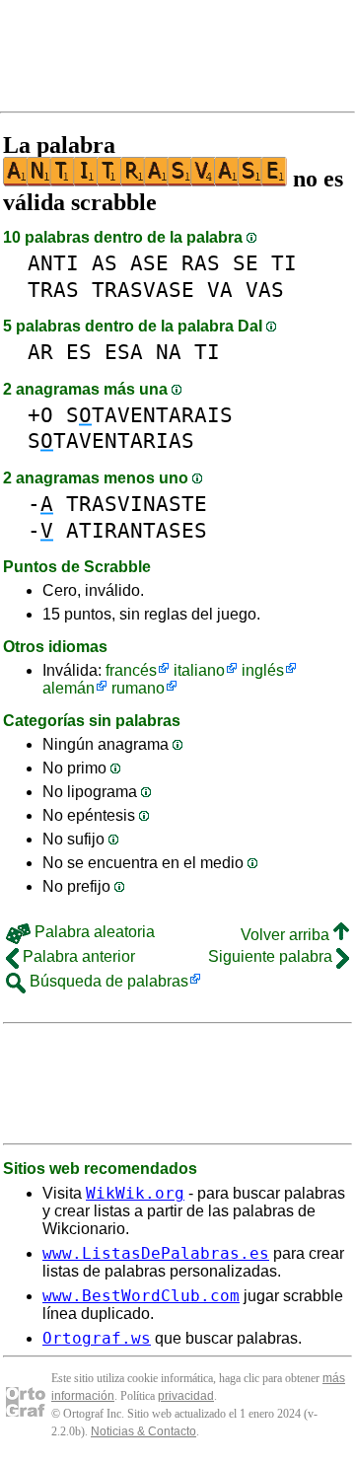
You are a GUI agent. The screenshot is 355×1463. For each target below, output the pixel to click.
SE (245, 263)
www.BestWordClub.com (141, 1295)
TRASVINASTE (136, 503)
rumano (138, 688)
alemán (68, 688)
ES (79, 351)
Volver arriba (287, 934)
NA (168, 351)
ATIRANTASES (136, 530)
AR (40, 351)
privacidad (186, 1396)
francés (131, 670)
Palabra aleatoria (93, 931)
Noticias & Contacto (143, 1431)
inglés (263, 670)
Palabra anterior (77, 956)
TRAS (53, 289)
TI (284, 263)
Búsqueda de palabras (107, 981)
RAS (200, 263)
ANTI (53, 263)
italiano (199, 670)
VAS (265, 289)
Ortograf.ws (96, 1338)
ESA (124, 351)
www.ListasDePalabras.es (155, 1253)
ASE (149, 263)
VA (220, 289)
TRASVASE (143, 289)
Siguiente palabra (272, 956)
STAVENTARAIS (149, 414)
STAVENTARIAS (111, 440)
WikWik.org (135, 1193)
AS (104, 263)
